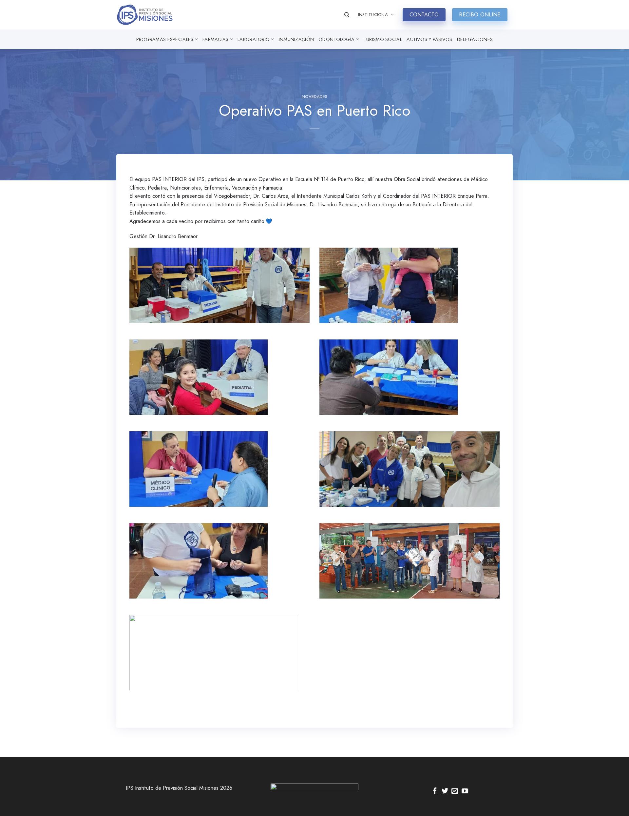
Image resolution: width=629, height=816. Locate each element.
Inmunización (296, 39)
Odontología (336, 39)
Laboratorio (254, 39)
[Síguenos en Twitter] (445, 791)
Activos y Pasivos (429, 39)
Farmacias (215, 39)
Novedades (314, 96)
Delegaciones (475, 39)
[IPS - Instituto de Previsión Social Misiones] (149, 15)
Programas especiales (165, 39)
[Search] (346, 15)
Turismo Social (383, 39)
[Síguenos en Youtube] (465, 791)
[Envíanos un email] (454, 791)
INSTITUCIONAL (374, 14)
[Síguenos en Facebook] (435, 791)
